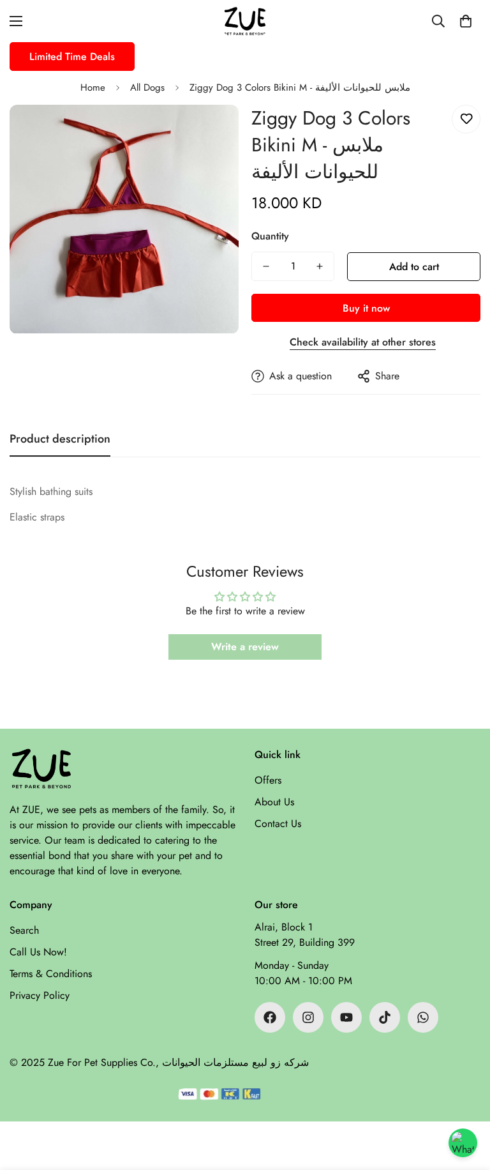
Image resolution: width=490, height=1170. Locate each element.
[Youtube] (346, 1017)
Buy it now (366, 308)
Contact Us (278, 823)
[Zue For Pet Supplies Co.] (245, 21)
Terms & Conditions (51, 973)
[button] (465, 21)
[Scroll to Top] (465, 1100)
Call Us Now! (38, 952)
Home (92, 87)
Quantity (270, 236)
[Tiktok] (384, 1017)
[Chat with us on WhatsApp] (463, 1142)
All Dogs (147, 87)
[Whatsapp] (423, 1017)
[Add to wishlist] (466, 119)
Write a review (245, 646)
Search (24, 930)
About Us (274, 801)
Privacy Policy (40, 995)
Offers (268, 780)
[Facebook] (270, 1017)
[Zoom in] (211, 132)
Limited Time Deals (72, 56)
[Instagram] (308, 1017)
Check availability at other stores (363, 342)
